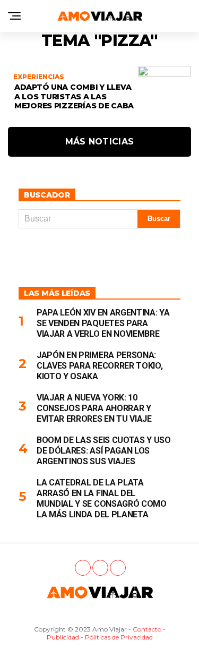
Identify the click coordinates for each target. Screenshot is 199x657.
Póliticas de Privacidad (119, 637)
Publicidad (63, 637)
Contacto (147, 629)
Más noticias (99, 141)
